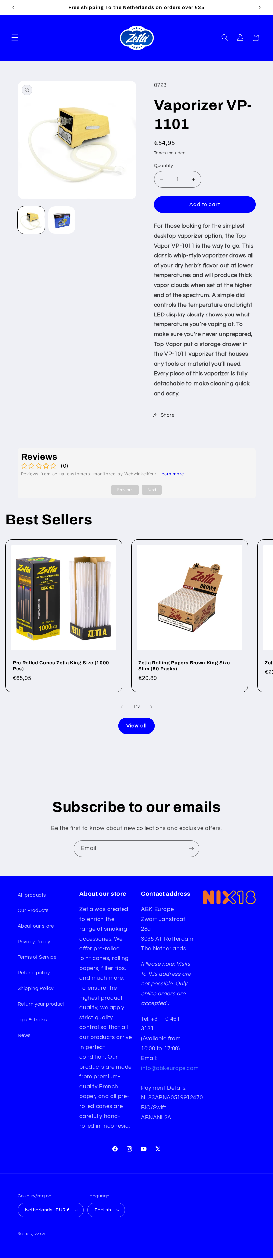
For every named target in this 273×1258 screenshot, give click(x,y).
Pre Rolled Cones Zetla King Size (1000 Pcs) (61, 665)
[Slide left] (121, 706)
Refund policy (34, 972)
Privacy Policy (34, 941)
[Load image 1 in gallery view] (31, 220)
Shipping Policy (36, 988)
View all (136, 725)
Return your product (41, 1004)
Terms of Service (37, 957)
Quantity (163, 165)
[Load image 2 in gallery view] (62, 220)
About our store (36, 926)
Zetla (40, 1234)
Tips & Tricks (32, 1019)
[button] (14, 37)
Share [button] (168, 415)
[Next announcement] (259, 7)
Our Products (33, 910)
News (24, 1035)
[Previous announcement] (13, 7)
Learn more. (172, 473)
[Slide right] (151, 706)
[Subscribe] (191, 848)
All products (32, 895)
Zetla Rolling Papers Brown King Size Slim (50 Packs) (184, 665)
